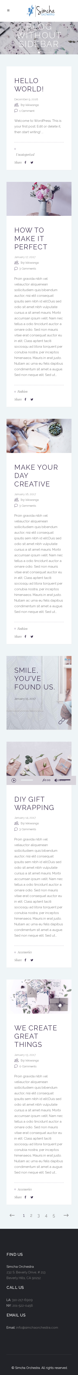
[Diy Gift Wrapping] (39, 758)
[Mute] (56, 780)
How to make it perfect (30, 238)
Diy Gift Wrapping (34, 803)
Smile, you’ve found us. (34, 678)
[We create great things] (39, 996)
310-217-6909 (22, 1300)
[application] (41, 780)
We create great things (35, 1036)
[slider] (66, 780)
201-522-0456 (22, 1306)
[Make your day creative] (39, 436)
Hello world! (29, 85)
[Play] (13, 780)
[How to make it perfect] (39, 199)
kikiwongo (32, 105)
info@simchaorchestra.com (37, 1328)
